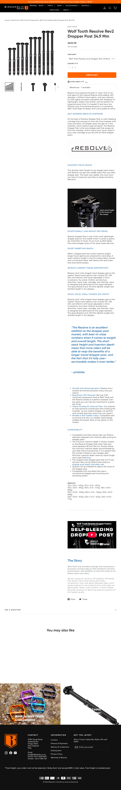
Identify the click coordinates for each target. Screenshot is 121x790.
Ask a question (13, 610)
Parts (50, 6)
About (66, 10)
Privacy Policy (57, 754)
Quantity (73, 63)
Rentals (85, 6)
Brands (33, 6)
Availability (77, 82)
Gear (59, 6)
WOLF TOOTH (72, 27)
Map (29, 748)
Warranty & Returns (59, 758)
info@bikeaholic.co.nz (37, 754)
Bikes (41, 6)
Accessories (72, 6)
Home (7, 20)
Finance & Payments (59, 743)
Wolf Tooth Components (29, 20)
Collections (15, 20)
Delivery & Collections (60, 747)
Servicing (55, 10)
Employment (56, 750)
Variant (72, 54)
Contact (54, 740)
